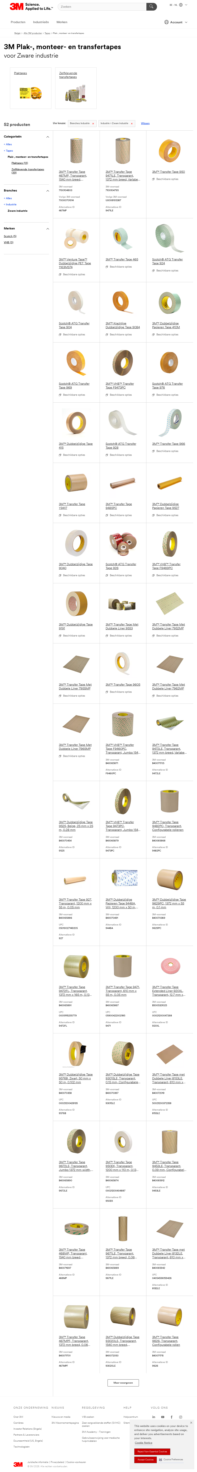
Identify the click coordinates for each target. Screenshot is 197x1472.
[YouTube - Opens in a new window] (163, 1417)
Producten (18, 22)
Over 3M (18, 1417)
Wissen (145, 123)
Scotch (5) (10, 236)
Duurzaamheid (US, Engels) (28, 1441)
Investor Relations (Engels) (27, 1429)
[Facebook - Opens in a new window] (171, 1417)
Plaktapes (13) (20, 163)
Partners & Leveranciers (26, 1435)
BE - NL (174, 5)
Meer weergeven (123, 1383)
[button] (171, 1460)
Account (176, 22)
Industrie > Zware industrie (114, 123)
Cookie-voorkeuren (76, 1462)
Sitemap (128, 1423)
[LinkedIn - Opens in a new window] (154, 1417)
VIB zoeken (88, 1417)
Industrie (80, 123)
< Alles (8, 144)
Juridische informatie (38, 1462)
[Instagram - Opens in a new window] (181, 1417)
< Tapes (8, 150)
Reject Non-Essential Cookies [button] (152, 1452)
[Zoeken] (151, 7)
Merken (62, 22)
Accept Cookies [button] (146, 1460)
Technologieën (21, 1447)
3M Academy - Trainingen (96, 1432)
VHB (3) (8, 242)
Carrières (18, 1423)
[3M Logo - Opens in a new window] (31, 7)
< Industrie (10, 204)
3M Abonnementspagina (65, 1423)
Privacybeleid (57, 1462)
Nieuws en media (61, 1417)
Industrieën (41, 22)
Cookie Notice (143, 1443)
